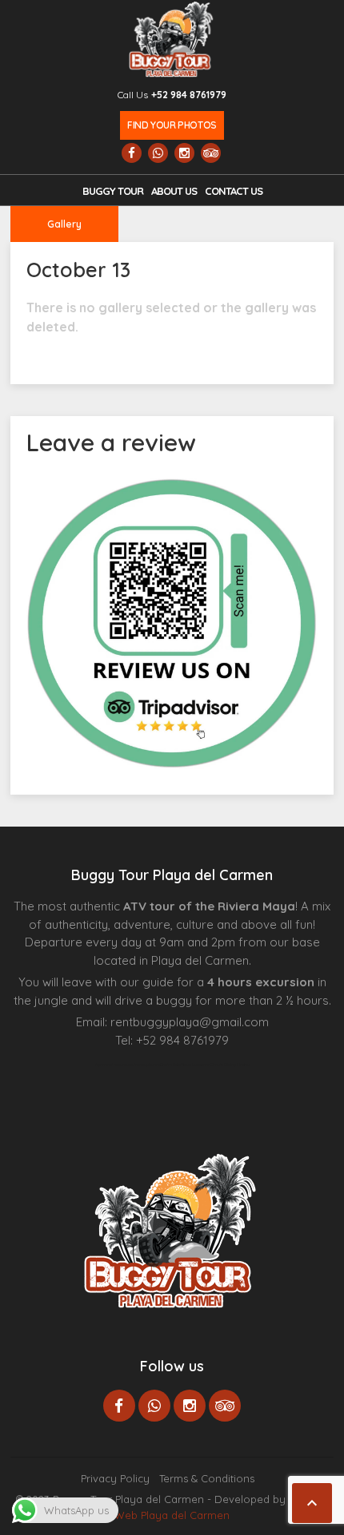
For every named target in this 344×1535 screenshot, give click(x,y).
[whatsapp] (158, 153)
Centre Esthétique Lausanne (185, 1064)
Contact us (233, 190)
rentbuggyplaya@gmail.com (189, 1021)
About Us (174, 190)
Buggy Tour (112, 190)
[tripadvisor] (211, 153)
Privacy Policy (115, 1478)
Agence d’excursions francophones (127, 1064)
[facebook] (132, 153)
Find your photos (171, 125)
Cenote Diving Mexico (230, 1064)
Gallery (64, 224)
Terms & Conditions (206, 1478)
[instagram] (184, 153)
